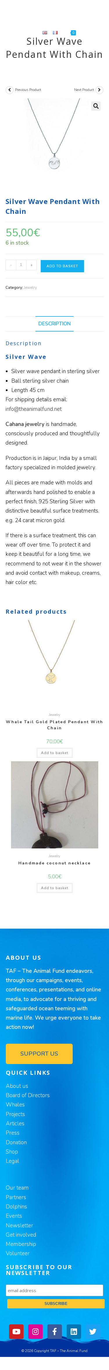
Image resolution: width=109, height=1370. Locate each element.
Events (14, 1216)
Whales (15, 1104)
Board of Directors (28, 1095)
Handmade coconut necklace (54, 863)
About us (17, 1086)
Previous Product (28, 89)
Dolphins (16, 1206)
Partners (16, 1197)
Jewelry (30, 287)
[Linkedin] (74, 1331)
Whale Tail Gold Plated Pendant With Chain (54, 725)
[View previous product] (10, 90)
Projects (15, 1114)
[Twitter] (93, 1331)
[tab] (55, 323)
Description (54, 323)
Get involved (21, 1235)
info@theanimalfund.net (34, 409)
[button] (39, 1054)
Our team (17, 1188)
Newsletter (19, 1225)
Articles (15, 1123)
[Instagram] (35, 1331)
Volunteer (18, 1253)
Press (12, 1133)
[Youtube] (16, 1331)
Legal (12, 1161)
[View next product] (99, 90)
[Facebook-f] (54, 1331)
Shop (12, 1152)
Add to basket (62, 266)
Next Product (84, 89)
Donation (16, 1142)
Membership (21, 1244)
